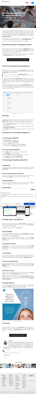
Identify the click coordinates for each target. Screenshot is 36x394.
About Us (23, 376)
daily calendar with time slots (15, 234)
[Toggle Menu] (32, 2)
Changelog (17, 377)
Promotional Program (24, 381)
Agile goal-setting (5, 167)
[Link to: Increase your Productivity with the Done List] (20, 366)
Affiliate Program (23, 383)
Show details (31, 201)
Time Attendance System (4, 385)
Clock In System (3, 382)
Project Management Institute (17, 81)
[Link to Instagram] (33, 392)
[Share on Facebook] (4, 358)
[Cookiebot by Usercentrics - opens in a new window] (31, 189)
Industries (10, 376)
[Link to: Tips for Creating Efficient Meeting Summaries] (34, 366)
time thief (27, 273)
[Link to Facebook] (30, 392)
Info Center (18, 379)
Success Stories (23, 387)
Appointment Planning (11, 383)
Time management (8, 17)
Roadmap (17, 376)
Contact (23, 379)
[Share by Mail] (5, 358)
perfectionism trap (11, 276)
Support (23, 377)
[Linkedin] (3, 351)
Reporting (4, 380)
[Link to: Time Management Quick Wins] (7, 366)
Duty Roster (11, 380)
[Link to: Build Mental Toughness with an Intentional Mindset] (29, 366)
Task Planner (11, 385)
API (16, 382)
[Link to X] (29, 392)
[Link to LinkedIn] (31, 392)
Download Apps (17, 386)
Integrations (18, 380)
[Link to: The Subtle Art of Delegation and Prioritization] (11, 366)
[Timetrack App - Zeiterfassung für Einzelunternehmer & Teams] (6, 3)
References (24, 385)
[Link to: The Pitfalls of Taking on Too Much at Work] (2, 366)
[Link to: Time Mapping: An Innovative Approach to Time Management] (16, 366)
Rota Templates (17, 388)
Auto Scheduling (11, 378)
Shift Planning (11, 381)
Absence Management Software (4, 378)
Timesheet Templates (17, 384)
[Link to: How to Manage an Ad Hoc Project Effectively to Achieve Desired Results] (25, 366)
